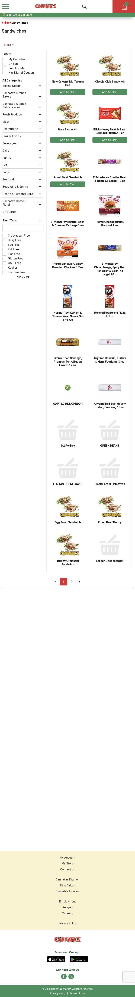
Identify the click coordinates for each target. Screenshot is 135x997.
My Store (67, 863)
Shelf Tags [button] (9, 220)
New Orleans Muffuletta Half (68, 83)
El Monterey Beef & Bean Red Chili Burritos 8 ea (109, 131)
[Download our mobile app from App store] (56, 959)
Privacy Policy (68, 923)
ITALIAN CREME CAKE (67, 484)
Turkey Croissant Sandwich (67, 562)
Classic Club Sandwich (110, 81)
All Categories (12, 80)
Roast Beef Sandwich (68, 177)
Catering (67, 913)
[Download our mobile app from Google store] (79, 959)
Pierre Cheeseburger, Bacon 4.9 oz (110, 223)
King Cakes (67, 885)
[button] (39, 86)
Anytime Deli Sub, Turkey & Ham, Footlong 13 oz (110, 359)
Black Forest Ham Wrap (110, 484)
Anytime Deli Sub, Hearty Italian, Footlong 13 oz (110, 405)
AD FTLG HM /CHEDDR (67, 403)
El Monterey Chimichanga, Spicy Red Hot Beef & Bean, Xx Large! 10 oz (109, 269)
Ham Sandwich (67, 129)
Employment (67, 901)
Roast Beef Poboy (110, 522)
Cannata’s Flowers (68, 891)
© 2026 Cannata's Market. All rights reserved (67, 988)
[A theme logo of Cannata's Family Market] (45, 6)
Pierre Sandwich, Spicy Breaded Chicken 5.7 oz (67, 265)
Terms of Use (77, 993)
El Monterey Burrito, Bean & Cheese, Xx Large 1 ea (68, 223)
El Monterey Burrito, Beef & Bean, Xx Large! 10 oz (110, 179)
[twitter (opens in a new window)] (71, 977)
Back (7, 22)
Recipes (67, 907)
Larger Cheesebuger (109, 561)
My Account (67, 857)
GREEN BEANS (109, 445)
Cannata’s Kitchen (67, 879)
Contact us (67, 869)
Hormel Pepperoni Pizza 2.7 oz (109, 314)
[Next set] (79, 581)
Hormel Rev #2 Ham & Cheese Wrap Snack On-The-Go (68, 316)
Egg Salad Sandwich (68, 522)
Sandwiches (19, 22)
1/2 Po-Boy (67, 445)
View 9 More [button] (23, 277)
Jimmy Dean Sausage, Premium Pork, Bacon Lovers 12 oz (67, 361)
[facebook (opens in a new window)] (64, 977)
